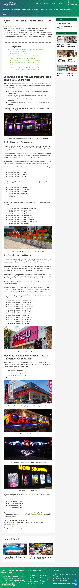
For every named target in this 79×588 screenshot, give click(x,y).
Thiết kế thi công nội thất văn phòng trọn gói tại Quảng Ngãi (26, 60)
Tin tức (54, 3)
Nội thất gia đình (53, 9)
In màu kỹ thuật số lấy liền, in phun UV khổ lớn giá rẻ (14, 558)
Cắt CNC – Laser (15, 9)
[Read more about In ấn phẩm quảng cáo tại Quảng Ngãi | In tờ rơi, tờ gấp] (41, 549)
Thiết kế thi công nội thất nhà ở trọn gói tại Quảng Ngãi (24, 62)
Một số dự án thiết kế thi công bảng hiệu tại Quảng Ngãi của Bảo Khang (27, 56)
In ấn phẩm (35, 9)
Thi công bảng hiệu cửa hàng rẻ (18, 54)
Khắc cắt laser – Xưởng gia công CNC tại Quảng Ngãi (24, 67)
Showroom (43, 9)
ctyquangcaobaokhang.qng (16, 528)
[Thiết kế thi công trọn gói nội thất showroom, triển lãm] (72, 53)
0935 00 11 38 (71, 6)
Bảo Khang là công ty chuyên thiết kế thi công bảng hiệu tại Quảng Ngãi (27, 49)
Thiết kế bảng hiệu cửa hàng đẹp (18, 51)
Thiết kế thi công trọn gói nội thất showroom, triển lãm (24, 65)
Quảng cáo (6, 9)
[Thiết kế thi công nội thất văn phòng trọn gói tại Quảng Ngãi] (72, 39)
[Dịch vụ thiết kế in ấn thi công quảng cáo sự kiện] (62, 39)
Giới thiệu (46, 3)
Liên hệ (60, 3)
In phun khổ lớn (26, 9)
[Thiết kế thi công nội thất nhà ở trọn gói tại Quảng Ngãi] (62, 53)
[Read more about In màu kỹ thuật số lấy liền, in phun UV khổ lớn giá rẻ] (15, 549)
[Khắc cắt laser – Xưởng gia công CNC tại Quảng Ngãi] (62, 68)
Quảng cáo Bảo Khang (30, 494)
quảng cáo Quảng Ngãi (36, 514)
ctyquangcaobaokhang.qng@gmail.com (18, 526)
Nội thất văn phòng (65, 9)
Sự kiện (4, 14)
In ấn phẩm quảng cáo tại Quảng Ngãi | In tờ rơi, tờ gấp (24, 69)
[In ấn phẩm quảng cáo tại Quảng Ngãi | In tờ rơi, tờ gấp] (72, 68)
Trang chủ (38, 3)
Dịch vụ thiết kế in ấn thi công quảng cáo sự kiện (23, 58)
